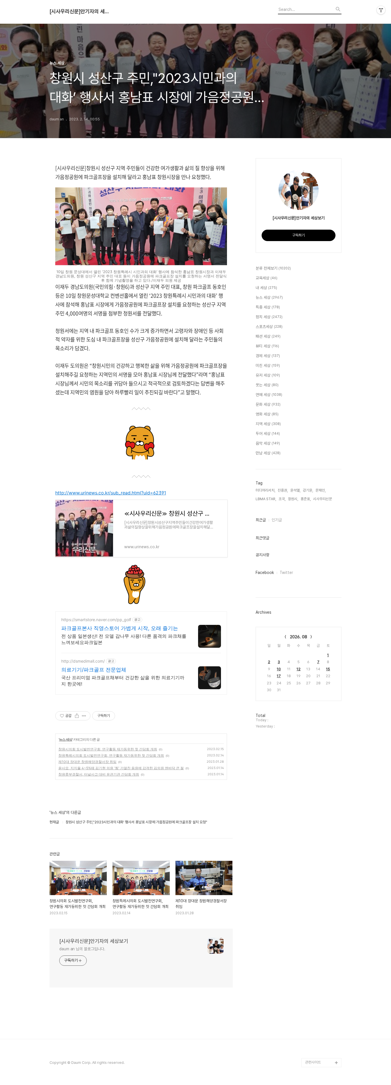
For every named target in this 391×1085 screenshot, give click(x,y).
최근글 (261, 520)
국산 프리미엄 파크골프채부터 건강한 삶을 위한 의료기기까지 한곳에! (122, 681)
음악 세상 (268, 443)
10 (279, 669)
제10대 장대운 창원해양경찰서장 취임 (87, 762)
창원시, (293, 499)
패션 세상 (268, 336)
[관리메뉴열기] (381, 10)
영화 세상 (267, 414)
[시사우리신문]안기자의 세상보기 (81, 11)
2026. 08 (298, 636)
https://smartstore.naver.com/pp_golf (96, 619)
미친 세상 (268, 365)
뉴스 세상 (65, 739)
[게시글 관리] (84, 716)
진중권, (283, 490)
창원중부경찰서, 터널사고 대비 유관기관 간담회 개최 (98, 774)
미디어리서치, (265, 490)
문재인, (320, 490)
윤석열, (295, 490)
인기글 (277, 520)
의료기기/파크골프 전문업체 (93, 670)
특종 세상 (268, 307)
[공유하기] (76, 716)
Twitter (286, 572)
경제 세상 (268, 355)
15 (328, 669)
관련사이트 (313, 1062)
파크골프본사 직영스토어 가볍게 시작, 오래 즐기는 (119, 628)
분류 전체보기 (273, 268)
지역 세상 (268, 424)
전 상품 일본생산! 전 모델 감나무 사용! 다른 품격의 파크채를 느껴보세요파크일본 (123, 639)
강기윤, (308, 490)
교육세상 (266, 278)
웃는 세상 (267, 385)
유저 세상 (268, 375)
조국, (282, 499)
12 (299, 669)
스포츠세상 (269, 326)
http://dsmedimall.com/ (83, 661)
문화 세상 (268, 404)
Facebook (265, 572)
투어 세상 (268, 433)
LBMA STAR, (266, 499)
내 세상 (266, 287)
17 (279, 676)
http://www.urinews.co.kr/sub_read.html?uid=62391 (110, 493)
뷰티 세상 (267, 346)
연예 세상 (269, 394)
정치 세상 (269, 317)
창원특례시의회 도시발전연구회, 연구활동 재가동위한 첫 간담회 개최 (111, 755)
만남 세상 (268, 453)
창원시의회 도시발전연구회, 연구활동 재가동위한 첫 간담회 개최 (107, 749)
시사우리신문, (323, 499)
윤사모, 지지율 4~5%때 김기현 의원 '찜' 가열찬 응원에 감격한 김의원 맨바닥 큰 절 (121, 768)
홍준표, (306, 499)
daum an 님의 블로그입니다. (82, 949)
